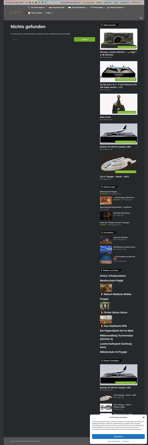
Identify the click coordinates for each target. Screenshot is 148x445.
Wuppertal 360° (59, 7)
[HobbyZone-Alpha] (16, 12)
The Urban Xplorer (38, 7)
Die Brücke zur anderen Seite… (125, 247)
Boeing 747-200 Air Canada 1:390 (115, 147)
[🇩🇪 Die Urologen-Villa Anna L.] (106, 200)
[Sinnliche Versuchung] (106, 216)
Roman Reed (98, 7)
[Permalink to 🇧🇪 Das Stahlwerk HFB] (106, 323)
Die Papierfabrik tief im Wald (116, 330)
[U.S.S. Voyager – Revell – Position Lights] (106, 408)
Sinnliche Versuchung (122, 213)
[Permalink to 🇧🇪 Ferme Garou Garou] (106, 309)
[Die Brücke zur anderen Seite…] (106, 250)
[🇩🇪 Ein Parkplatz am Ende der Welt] (106, 260)
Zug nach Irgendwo (121, 237)
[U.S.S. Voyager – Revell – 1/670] (106, 398)
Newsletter (108, 2)
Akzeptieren (118, 436)
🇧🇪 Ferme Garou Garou (113, 312)
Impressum (125, 441)
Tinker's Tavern (36, 13)
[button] (144, 417)
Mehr (49, 13)
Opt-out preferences (114, 441)
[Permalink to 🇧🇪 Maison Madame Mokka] (106, 291)
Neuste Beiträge (88, 2)
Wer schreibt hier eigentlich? (71, 2)
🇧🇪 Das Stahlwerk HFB (113, 326)
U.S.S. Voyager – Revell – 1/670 (114, 177)
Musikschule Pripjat (111, 280)
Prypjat (104, 299)
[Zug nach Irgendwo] (106, 240)
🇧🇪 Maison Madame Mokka (115, 294)
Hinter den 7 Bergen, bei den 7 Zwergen (114, 222)
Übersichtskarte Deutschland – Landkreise (116, 207)
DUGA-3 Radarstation (113, 275)
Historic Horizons (116, 7)
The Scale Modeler (78, 7)
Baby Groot (105, 117)
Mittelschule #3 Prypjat (108, 192)
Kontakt (99, 2)
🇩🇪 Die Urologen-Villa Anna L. (124, 197)
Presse (116, 2)
